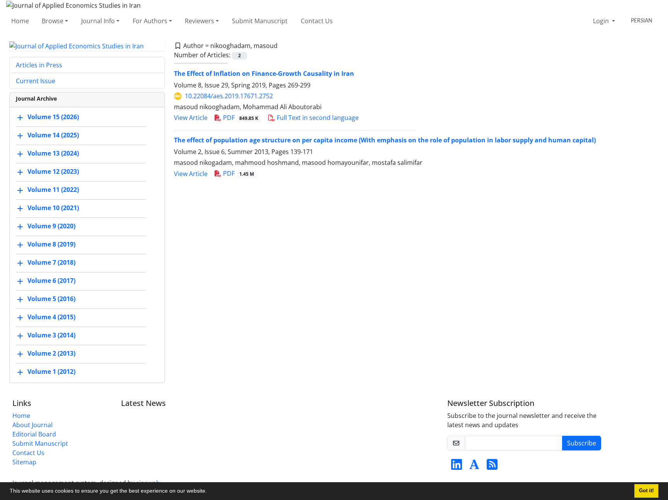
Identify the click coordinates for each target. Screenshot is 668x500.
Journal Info (98, 21)
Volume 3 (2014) (51, 335)
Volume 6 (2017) (51, 281)
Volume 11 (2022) (53, 190)
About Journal (32, 425)
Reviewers (199, 21)
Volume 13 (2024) (53, 153)
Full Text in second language (317, 117)
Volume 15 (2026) (53, 117)
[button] (209, 492)
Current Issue (35, 81)
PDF (240, 117)
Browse (52, 21)
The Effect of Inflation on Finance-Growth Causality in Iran (264, 73)
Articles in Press (39, 65)
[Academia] (474, 466)
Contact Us (317, 21)
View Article (191, 117)
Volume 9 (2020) (51, 226)
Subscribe (581, 443)
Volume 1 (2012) (51, 372)
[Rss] (492, 466)
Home (20, 21)
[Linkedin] (456, 466)
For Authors (150, 21)
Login (601, 21)
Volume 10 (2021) (53, 208)
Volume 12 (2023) (53, 172)
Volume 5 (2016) (51, 299)
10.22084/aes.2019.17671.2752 (229, 96)
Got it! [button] (646, 490)
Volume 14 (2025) (53, 135)
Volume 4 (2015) (51, 317)
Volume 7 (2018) (51, 263)
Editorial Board (34, 434)
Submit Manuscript (260, 21)
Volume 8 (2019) (51, 244)
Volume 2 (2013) (51, 353)
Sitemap (24, 462)
